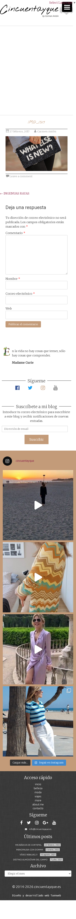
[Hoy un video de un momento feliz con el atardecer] (38, 505)
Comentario (15, 233)
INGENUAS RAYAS (14, 193)
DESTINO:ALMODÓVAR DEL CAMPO (30, 860)
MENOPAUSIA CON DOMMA (29, 850)
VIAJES (38, 796)
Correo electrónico (20, 293)
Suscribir (36, 439)
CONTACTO (38, 808)
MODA (38, 792)
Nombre (13, 279)
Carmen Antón (46, 131)
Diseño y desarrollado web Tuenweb (36, 895)
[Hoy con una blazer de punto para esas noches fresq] (38, 577)
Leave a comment (21, 176)
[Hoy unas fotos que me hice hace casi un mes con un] (38, 721)
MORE (38, 800)
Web (9, 308)
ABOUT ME (38, 804)
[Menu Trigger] (67, 7)
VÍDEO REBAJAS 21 (29, 855)
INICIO (38, 784)
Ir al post (19, 101)
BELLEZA (38, 788)
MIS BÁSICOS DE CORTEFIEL (28, 845)
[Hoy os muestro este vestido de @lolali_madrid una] (38, 649)
